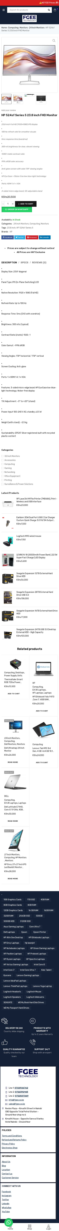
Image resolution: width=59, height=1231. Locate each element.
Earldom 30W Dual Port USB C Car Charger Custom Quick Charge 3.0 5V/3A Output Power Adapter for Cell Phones (35, 519)
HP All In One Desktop (13, 937)
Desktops (19, 672)
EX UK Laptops (39, 690)
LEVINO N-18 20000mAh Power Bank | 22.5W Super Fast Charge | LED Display (36, 556)
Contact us (7, 1174)
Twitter (5, 1200)
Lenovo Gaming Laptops (28, 975)
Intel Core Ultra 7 (28, 970)
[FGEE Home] (29, 18)
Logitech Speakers (12, 997)
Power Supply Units (13, 675)
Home (4, 28)
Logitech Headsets (12, 991)
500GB (39, 916)
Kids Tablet (46, 970)
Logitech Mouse (34, 991)
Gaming (8, 468)
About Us (6, 1162)
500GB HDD (9, 921)
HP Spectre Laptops (35, 959)
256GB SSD (24, 916)
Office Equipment (12, 476)
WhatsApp (6, 1207)
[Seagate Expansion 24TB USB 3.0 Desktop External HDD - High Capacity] (7, 634)
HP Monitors (20, 857)
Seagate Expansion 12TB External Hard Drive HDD (34, 575)
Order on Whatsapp (18, 209)
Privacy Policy (8, 1144)
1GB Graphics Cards (12, 899)
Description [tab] (9, 262)
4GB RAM (45, 899)
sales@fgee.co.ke (17, 1104)
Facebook (6, 1192)
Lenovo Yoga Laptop (42, 986)
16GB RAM (48, 910)
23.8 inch (11, 228)
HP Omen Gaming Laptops (42, 948)
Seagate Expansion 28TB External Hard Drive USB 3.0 (34, 593)
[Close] (57, 2)
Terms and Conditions (12, 1136)
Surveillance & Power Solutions (18, 484)
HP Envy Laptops (11, 943)
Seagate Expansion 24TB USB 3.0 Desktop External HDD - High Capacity (36, 631)
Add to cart (26, 204)
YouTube (6, 1211)
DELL (6, 796)
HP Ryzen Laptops (12, 959)
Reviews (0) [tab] (39, 262)
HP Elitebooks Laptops (39, 937)
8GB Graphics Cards (13, 905)
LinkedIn (5, 1204)
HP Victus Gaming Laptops (16, 964)
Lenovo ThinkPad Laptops (15, 986)
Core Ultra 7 (34, 926)
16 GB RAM (33, 910)
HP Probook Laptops (36, 954)
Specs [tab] (24, 262)
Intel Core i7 (9, 970)
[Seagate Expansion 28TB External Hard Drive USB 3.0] (7, 597)
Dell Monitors (10, 744)
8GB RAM (32, 905)
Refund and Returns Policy (14, 1140)
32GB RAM (8, 916)
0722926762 (21, 1088)
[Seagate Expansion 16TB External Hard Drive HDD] (7, 616)
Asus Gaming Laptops (14, 926)
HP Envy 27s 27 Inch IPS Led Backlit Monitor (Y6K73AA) (15, 867)
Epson (24, 932)
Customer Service (10, 1178)
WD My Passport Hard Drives (16, 1008)
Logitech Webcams (35, 997)
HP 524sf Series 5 (24, 228)
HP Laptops (38, 693)
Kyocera (7, 975)
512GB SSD (25, 921)
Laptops (48, 693)
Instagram (6, 1196)
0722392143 (21, 1092)
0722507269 (21, 1096)
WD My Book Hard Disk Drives (31, 1002)
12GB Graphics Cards (13, 910)
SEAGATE (8, 1002)
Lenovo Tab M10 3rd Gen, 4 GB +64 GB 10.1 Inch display (43, 751)
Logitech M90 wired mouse (28, 536)
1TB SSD (31, 899)
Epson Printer (40, 932)
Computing (13, 28)
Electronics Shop (9, 1148)
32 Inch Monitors (12, 456)
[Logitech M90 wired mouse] (7, 541)
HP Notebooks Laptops (14, 948)
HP (11, 232)
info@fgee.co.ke (16, 1100)
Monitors (24, 28)
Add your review (8, 110)
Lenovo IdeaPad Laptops (15, 981)
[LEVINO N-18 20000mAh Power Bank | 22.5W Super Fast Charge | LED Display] (7, 560)
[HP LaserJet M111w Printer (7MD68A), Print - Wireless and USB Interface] (7, 504)
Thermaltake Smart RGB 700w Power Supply (13, 682)
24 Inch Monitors (36, 28)
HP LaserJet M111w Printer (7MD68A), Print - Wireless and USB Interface (36, 500)
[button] (54, 40)
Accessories (10, 460)
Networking (9, 472)
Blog (4, 1166)
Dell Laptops (9, 932)
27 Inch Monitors (11, 854)
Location (6, 1170)
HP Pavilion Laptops (13, 954)
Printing (8, 480)
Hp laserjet (30, 943)
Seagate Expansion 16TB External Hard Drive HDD (37, 612)
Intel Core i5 (39, 964)
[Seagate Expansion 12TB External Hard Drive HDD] (7, 578)
